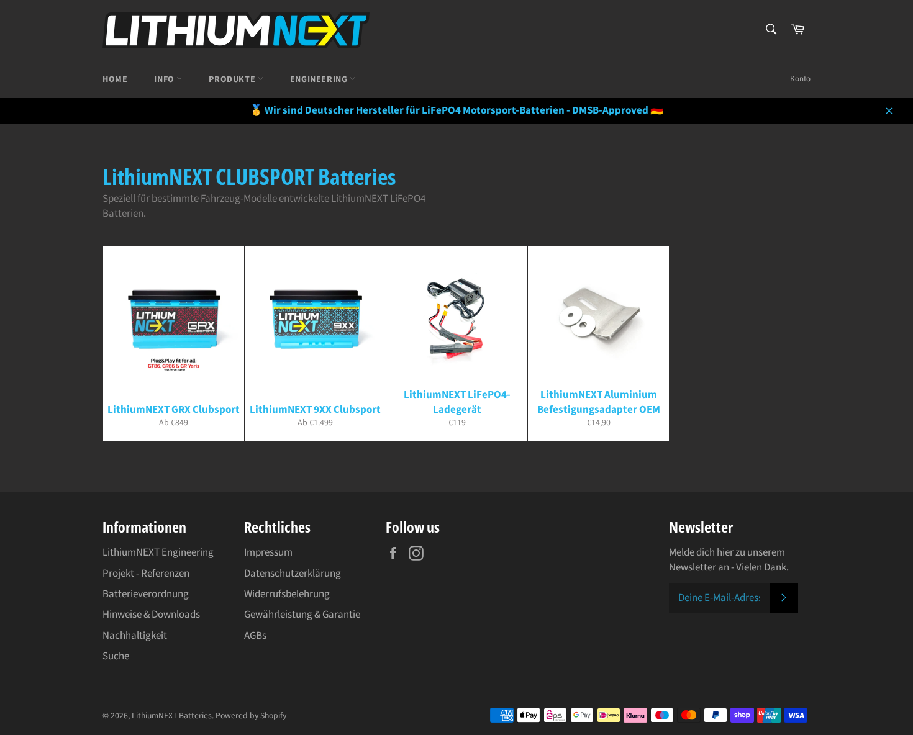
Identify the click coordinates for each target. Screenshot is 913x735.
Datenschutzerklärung (292, 573)
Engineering (320, 79)
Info (165, 79)
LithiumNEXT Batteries (172, 715)
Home (114, 79)
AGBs (255, 635)
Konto (800, 78)
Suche (115, 656)
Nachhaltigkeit (134, 635)
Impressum (268, 552)
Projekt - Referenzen (145, 573)
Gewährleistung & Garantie (302, 614)
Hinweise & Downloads (151, 614)
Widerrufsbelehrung (287, 594)
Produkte (233, 79)
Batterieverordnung (145, 594)
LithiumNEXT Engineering (158, 552)
